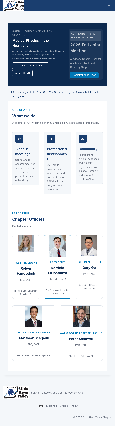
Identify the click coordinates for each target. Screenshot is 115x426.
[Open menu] (109, 5)
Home (40, 405)
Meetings (51, 405)
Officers (64, 405)
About (74, 405)
